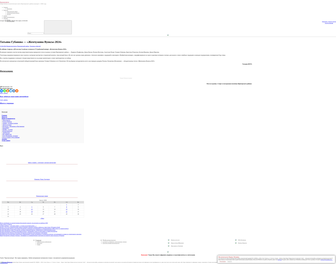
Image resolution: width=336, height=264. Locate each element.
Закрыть (229, 261)
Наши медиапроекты (9, 17)
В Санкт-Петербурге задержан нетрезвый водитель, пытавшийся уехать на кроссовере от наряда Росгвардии (28, 231)
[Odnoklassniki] (7, 90)
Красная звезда (4, 2)
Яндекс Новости (242, 243)
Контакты (9, 8)
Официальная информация (44, 241)
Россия (9, 14)
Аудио (8, 20)
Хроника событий (35, 46)
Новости (6, 10)
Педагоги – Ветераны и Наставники (13, 126)
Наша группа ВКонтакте (177, 243)
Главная (6, 7)
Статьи (5, 15)
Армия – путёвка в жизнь (10, 123)
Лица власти (6, 120)
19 (32, 211)
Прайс (38, 244)
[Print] (16, 90)
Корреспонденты (12, 46)
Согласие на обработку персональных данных (115, 241)
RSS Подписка (242, 240)
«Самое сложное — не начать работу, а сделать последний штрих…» (18, 225)
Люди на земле (7, 125)
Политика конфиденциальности (111, 243)
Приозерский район (12, 11)
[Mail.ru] (13, 90)
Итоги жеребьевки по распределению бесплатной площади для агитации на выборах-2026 (24, 223)
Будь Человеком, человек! (10, 136)
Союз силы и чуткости (6, 224)
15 (66, 209)
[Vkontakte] (1, 90)
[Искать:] (36, 33)
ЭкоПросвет (6, 132)
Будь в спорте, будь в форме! (11, 137)
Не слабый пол (7, 134)
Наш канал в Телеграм (177, 246)
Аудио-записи (6, 140)
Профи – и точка (8, 129)
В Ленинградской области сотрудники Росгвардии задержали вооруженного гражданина (23, 232)
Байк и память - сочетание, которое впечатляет (42, 162)
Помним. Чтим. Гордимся (42, 179)
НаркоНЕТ (6, 128)
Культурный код (7, 131)
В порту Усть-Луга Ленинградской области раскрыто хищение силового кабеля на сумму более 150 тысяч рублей (30, 227)
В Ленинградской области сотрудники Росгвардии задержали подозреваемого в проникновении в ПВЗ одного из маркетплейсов (34, 228)
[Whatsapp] (4, 90)
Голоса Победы (7, 121)
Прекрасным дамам (42, 196)
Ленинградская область (13, 13)
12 (32, 209)
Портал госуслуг (175, 240)
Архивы (6, 18)
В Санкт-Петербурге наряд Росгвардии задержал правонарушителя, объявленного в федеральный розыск (27, 230)
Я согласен (223, 261)
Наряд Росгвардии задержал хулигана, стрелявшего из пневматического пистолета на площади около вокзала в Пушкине (32, 235)
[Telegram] (10, 90)
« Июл (42, 218)
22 (66, 211)
